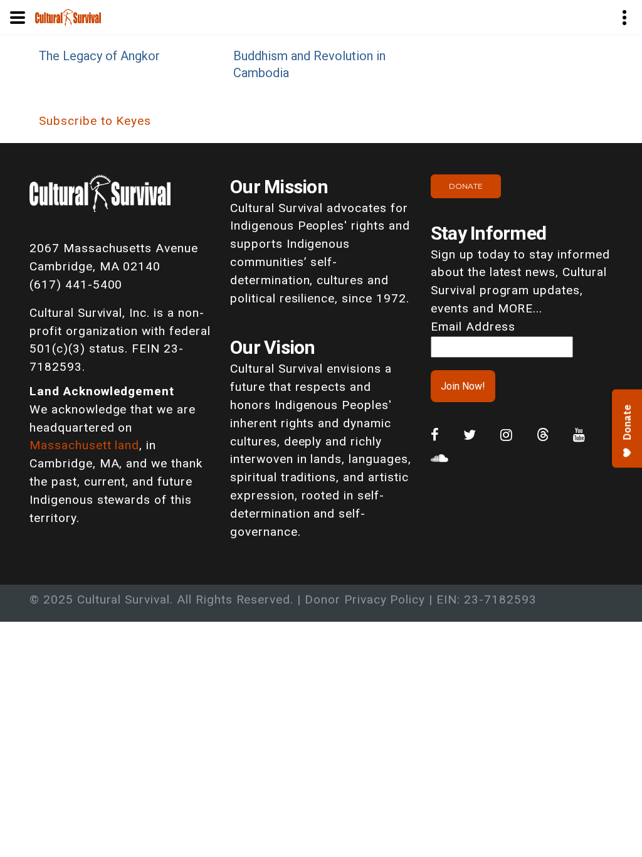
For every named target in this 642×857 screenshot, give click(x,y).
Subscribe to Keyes (95, 121)
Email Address (473, 326)
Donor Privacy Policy (365, 599)
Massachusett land (84, 445)
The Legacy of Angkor (99, 55)
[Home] (68, 16)
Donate (466, 186)
